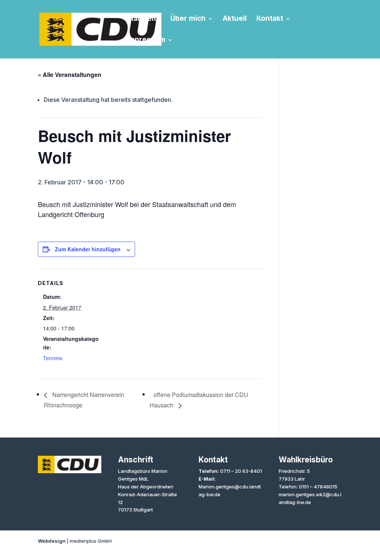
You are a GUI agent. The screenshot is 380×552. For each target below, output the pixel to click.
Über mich (188, 19)
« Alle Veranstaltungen (69, 74)
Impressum (146, 40)
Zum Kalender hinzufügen (88, 249)
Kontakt (269, 19)
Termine (52, 358)
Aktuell (235, 19)
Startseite (144, 19)
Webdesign (52, 541)
